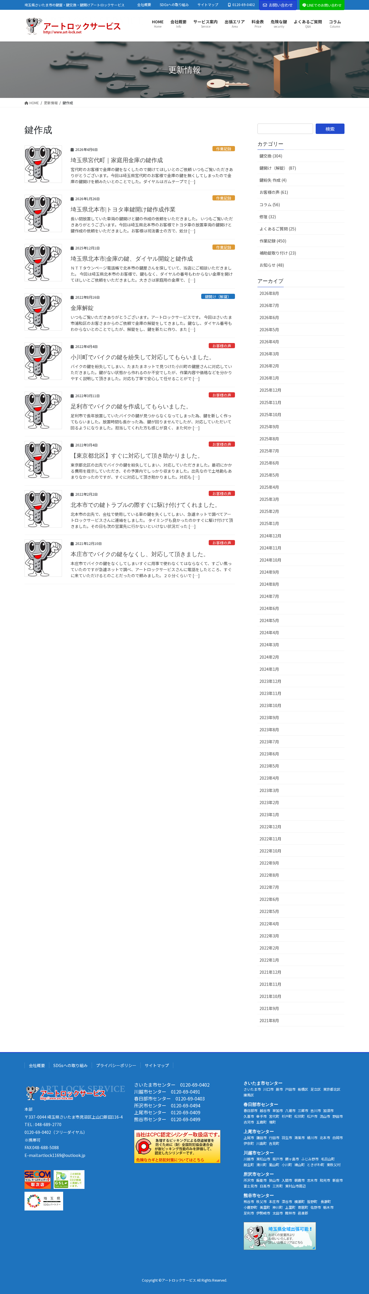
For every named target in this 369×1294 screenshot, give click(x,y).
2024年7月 (269, 596)
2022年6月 (269, 899)
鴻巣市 (299, 1137)
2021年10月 (270, 996)
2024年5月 (269, 620)
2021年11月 (270, 984)
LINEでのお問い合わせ (324, 5)
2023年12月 (270, 681)
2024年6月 (269, 608)
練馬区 (249, 1094)
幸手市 (261, 1116)
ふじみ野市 (310, 1158)
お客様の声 (221, 345)
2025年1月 (269, 523)
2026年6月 (269, 317)
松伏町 (299, 1116)
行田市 (274, 1137)
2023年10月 (270, 705)
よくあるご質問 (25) (277, 229)
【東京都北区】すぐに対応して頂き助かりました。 (137, 455)
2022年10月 (270, 851)
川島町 (261, 1143)
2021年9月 (269, 1008)
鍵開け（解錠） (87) (277, 168)
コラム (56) (269, 204)
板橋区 (303, 1089)
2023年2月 (269, 802)
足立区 (315, 1089)
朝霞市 (299, 1180)
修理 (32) (267, 216)
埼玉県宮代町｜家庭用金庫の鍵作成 (117, 160)
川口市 (268, 1089)
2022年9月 (269, 863)
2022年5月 (269, 911)
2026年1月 (269, 378)
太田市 (277, 1212)
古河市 (249, 1121)
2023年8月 (269, 729)
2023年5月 (269, 766)
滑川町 (261, 1164)
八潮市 (290, 1110)
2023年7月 (269, 741)
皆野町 (312, 1201)
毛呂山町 (328, 1158)
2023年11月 (270, 693)
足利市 (249, 1212)
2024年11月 (270, 548)
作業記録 (223, 148)
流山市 (325, 1116)
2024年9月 (269, 572)
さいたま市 (252, 1089)
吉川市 (315, 1110)
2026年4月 (269, 341)
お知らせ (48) (271, 265)
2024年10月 (270, 560)
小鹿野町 (250, 1207)
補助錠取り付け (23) (277, 253)
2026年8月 (269, 293)
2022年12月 (270, 826)
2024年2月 (269, 657)
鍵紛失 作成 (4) (273, 180)
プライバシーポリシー (116, 1065)
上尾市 (249, 1137)
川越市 (249, 1158)
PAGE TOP (355, 1249)
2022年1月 (269, 960)
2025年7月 (269, 451)
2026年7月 (269, 305)
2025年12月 (270, 390)
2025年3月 (269, 499)
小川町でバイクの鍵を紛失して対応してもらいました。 (143, 357)
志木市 (312, 1180)
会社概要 (144, 4)
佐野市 (315, 1207)
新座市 (337, 1180)
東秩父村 (333, 1164)
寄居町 (303, 1207)
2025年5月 (269, 475)
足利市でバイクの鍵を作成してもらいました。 (131, 406)
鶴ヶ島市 (292, 1158)
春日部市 (250, 1110)
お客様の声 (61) (273, 192)
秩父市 (261, 1201)
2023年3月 (269, 790)
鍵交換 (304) (270, 156)
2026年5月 (269, 329)
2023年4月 (269, 778)
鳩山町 (299, 1164)
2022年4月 (269, 924)
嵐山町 (274, 1164)
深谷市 (287, 1201)
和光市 (325, 1180)
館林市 (290, 1212)
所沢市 (249, 1180)
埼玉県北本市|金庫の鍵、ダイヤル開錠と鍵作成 (132, 258)
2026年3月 (269, 354)
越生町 (249, 1164)
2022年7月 (269, 887)
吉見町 (274, 1143)
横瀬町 (299, 1201)
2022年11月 (270, 839)
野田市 (337, 1116)
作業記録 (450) (272, 241)
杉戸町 (287, 1116)
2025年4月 (269, 487)
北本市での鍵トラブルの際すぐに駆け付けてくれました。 (146, 505)
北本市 (325, 1137)
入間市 (287, 1180)
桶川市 (312, 1137)
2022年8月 (269, 875)
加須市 (328, 1110)
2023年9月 (269, 717)
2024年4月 (269, 632)
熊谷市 (249, 1201)
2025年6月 (269, 463)
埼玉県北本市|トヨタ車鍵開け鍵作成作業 (123, 209)
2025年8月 (269, 439)
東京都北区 (331, 1089)
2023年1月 (269, 814)
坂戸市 (277, 1158)
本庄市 (274, 1201)
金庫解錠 (82, 308)
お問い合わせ (281, 5)
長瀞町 (326, 1201)
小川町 (287, 1164)
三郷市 (303, 1110)
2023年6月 (269, 754)
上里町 (290, 1207)
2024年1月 (269, 669)
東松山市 (263, 1158)
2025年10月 (270, 414)
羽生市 (287, 1137)
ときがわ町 (315, 1164)
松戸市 (312, 1116)
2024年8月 (269, 584)
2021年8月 (269, 1020)
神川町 (277, 1207)
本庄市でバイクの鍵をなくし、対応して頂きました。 (140, 554)
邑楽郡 (303, 1212)
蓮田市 (261, 1137)
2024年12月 (270, 536)
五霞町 (261, 1121)
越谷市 (265, 1110)
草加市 (277, 1110)
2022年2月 (269, 948)
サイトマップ (207, 4)
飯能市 (261, 1180)
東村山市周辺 (295, 1185)
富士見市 (250, 1185)
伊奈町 (249, 1143)
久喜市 (249, 1116)
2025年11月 (270, 402)
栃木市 (328, 1207)
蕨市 (279, 1089)
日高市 (265, 1185)
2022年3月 (269, 936)
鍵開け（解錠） (218, 296)
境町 (272, 1121)
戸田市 (290, 1089)
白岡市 (337, 1137)
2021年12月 (270, 972)
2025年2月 (269, 511)
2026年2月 (269, 366)
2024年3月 (269, 644)
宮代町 (274, 1116)
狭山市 (274, 1180)
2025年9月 (269, 426)
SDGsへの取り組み (174, 4)
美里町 (265, 1207)
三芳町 (277, 1185)
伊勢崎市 (263, 1212)
